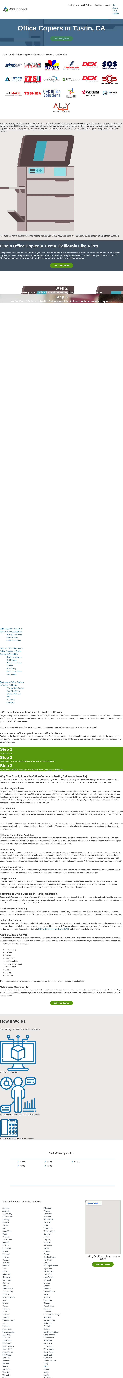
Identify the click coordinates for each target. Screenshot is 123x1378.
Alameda (5, 1208)
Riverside (6, 1326)
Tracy (46, 1364)
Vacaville (5, 1372)
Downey (5, 1243)
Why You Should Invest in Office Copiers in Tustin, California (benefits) (11, 651)
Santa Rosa (48, 1352)
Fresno (46, 1254)
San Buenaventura (51, 1332)
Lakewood (6, 1274)
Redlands (47, 1317)
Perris (4, 1312)
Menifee (47, 1283)
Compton (47, 1234)
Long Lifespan (11, 674)
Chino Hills (48, 1228)
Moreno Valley (8, 1292)
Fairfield (47, 1248)
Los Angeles (7, 1280)
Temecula (6, 1361)
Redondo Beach (8, 1320)
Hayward (5, 1263)
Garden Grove (49, 1257)
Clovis (4, 1234)
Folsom (5, 1251)
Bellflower (47, 1217)
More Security (11, 669)
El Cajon (47, 1243)
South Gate (48, 1355)
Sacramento (7, 1329)
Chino (4, 1228)
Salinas (46, 1329)
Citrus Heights (49, 1231)
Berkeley (5, 1220)
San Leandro (49, 1338)
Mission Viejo (7, 1289)
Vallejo (46, 1372)
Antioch (47, 1211)
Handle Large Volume (14, 657)
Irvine (4, 1271)
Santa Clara (48, 1346)
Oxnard (5, 1306)
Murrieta (5, 1294)
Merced (5, 1286)
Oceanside (48, 1300)
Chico (46, 1225)
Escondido (6, 1248)
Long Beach (48, 1277)
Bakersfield (48, 1214)
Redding (5, 1317)
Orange (47, 1303)
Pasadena (48, 1309)
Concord (5, 1237)
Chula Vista (6, 1231)
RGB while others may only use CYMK (53, 929)
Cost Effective (12, 660)
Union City (6, 1369)
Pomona (5, 1315)
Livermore (6, 1277)
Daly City (47, 1240)
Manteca (5, 1283)
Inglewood (48, 1268)
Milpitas (47, 1286)
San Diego (6, 1335)
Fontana (47, 1251)
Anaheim (5, 1211)
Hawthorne (48, 1260)
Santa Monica (7, 1352)
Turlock (5, 1366)
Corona (46, 1237)
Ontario (5, 1303)
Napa (46, 1294)
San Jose (6, 1338)
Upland (46, 1369)
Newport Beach (8, 1297)
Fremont (5, 1254)
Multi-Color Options (13, 691)
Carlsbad (47, 1222)
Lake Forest (48, 1271)
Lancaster (48, 1274)
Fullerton (5, 1257)
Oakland (5, 1300)
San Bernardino (8, 1332)
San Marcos (7, 1340)
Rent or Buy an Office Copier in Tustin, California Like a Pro (14, 637)
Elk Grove (48, 1245)
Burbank (5, 1222)
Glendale (5, 1260)
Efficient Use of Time (14, 671)
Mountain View (49, 1292)
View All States (103, 1264)
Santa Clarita (7, 1349)
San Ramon (7, 1343)
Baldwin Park (7, 1217)
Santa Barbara (8, 1346)
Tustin (46, 1366)
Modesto (47, 1289)
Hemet (46, 1263)
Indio (4, 1268)
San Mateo (48, 1340)
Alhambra (47, 1208)
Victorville (6, 1375)
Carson (5, 1225)
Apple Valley (7, 1214)
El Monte (5, 1245)
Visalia (46, 1375)
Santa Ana (48, 1343)
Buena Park (48, 1220)
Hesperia (5, 1266)
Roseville (47, 1326)
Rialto (4, 1323)
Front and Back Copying (15, 688)
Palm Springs (49, 1306)
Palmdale (6, 1309)
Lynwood (47, 1280)
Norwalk (47, 1297)
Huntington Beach (51, 1266)
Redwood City (49, 1320)
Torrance (5, 1364)
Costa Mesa (7, 1240)
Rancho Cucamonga (52, 1315)
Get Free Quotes (61, 39)
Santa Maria (48, 1349)
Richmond (48, 1323)
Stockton (5, 1358)
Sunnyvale (48, 1358)
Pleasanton (48, 1312)
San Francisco (49, 1335)
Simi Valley (6, 1355)
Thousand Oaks (50, 1361)
